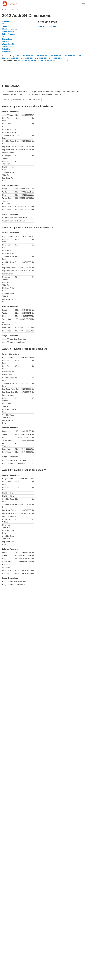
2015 (60, 56)
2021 (37, 56)
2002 (36, 58)
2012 (74, 56)
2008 (13, 58)
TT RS (62, 60)
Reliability (6, 49)
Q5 (42, 60)
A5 (26, 60)
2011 (79, 56)
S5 (54, 60)
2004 (32, 58)
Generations (7, 47)
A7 (32, 60)
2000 (46, 58)
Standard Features (9, 29)
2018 (51, 56)
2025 (18, 56)
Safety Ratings (8, 31)
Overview (6, 21)
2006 (22, 58)
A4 (22, 60)
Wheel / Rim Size (8, 44)
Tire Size (5, 41)
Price (4, 24)
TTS (66, 60)
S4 (51, 60)
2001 (41, 58)
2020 (42, 56)
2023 (28, 56)
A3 (19, 60)
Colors (5, 36)
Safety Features (8, 34)
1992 (60, 58)
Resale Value (7, 52)
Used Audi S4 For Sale (47, 26)
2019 (46, 56)
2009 (8, 58)
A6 (29, 60)
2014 (65, 56)
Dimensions (7, 39)
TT (57, 60)
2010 (4, 58)
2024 (23, 56)
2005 (27, 58)
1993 (55, 58)
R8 (48, 60)
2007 (18, 58)
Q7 (45, 60)
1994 (50, 58)
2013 (70, 56)
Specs (4, 26)
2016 (56, 56)
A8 (35, 60)
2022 (32, 56)
